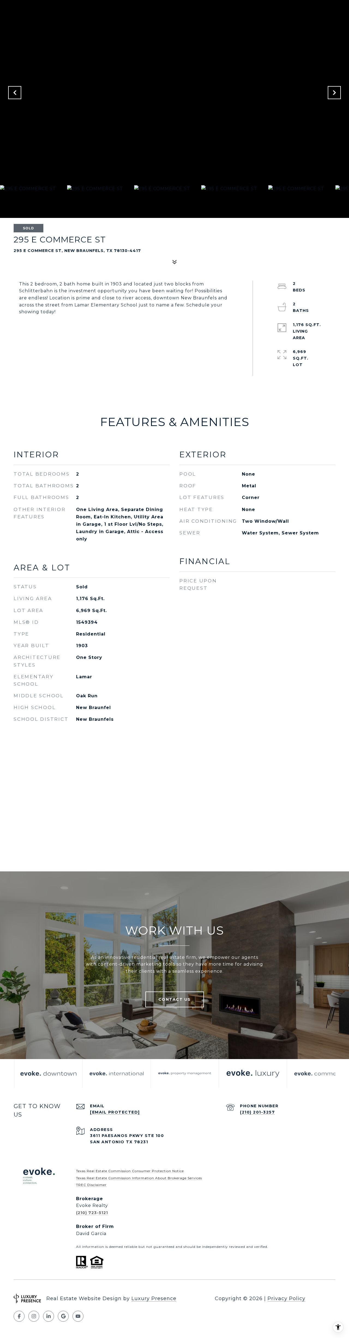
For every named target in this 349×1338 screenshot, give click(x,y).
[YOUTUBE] (78, 1316)
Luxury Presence (153, 1298)
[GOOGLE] (63, 1316)
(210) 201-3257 (257, 1112)
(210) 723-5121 (92, 1212)
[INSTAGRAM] (33, 1316)
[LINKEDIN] (48, 1316)
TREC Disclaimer (91, 1185)
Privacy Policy (286, 1298)
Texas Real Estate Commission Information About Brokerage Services (139, 1178)
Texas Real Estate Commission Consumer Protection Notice (130, 1171)
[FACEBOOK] (19, 1316)
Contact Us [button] (174, 999)
